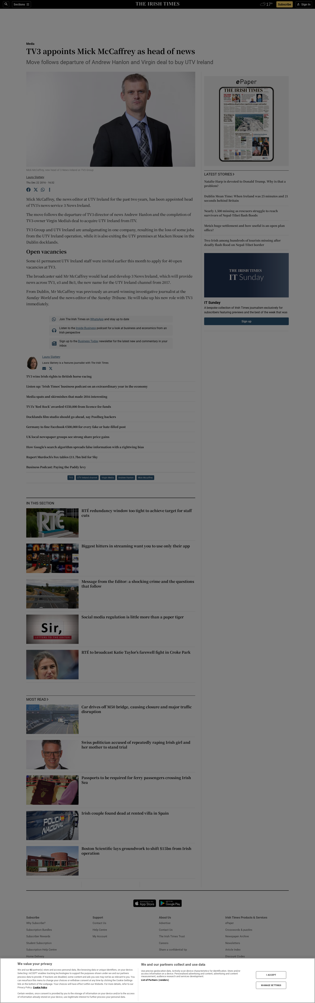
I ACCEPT (271, 975)
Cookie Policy (40, 987)
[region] (157, 980)
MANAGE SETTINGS (271, 985)
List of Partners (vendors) (155, 980)
